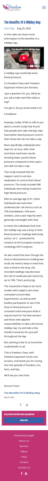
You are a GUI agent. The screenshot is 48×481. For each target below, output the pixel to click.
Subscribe (24, 420)
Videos (24, 451)
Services (24, 446)
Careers (24, 462)
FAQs (24, 456)
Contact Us (24, 467)
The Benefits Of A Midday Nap (22, 392)
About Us (24, 440)
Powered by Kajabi (24, 435)
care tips (9, 28)
